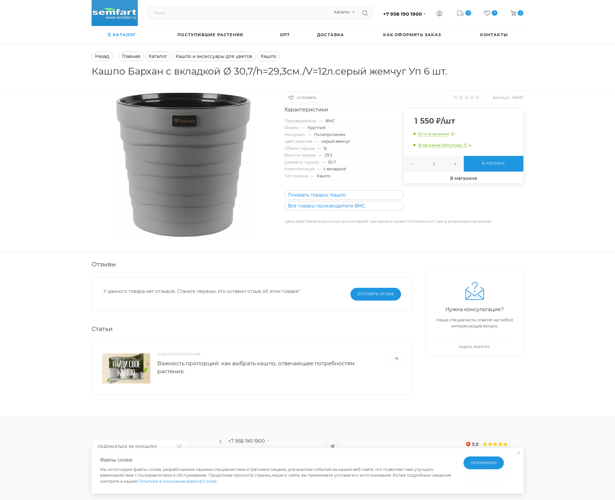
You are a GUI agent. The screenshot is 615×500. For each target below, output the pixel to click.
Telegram (332, 446)
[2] (460, 97)
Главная (131, 56)
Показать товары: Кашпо (317, 195)
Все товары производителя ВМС (326, 206)
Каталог (158, 56)
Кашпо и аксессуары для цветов (214, 56)
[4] (471, 97)
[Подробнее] (396, 358)
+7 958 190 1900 (402, 14)
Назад (102, 56)
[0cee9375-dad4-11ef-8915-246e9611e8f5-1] (182, 165)
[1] (455, 97)
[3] (466, 97)
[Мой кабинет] (439, 14)
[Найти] (365, 13)
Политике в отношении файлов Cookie (177, 481)
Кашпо (268, 56)
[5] (477, 97)
